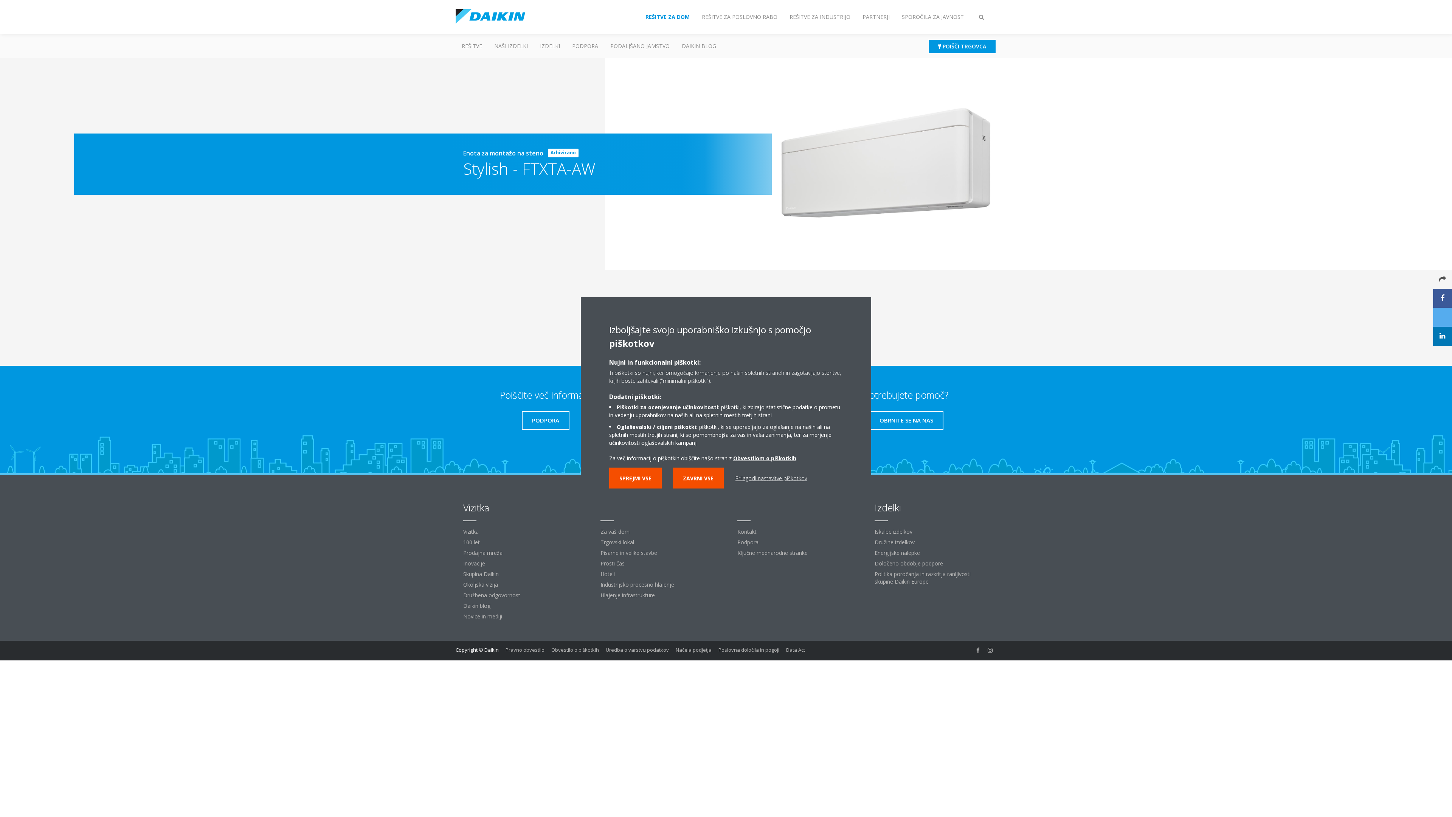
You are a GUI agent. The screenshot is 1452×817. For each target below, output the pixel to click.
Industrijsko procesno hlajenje (637, 584)
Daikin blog (699, 46)
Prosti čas (612, 563)
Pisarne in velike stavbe (628, 552)
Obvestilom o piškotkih (764, 458)
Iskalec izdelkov (893, 531)
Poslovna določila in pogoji (748, 649)
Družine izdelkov (895, 542)
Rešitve (472, 46)
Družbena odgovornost (491, 595)
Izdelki (550, 46)
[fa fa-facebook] (978, 651)
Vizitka (471, 531)
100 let (471, 542)
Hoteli (607, 574)
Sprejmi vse (635, 478)
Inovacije (474, 563)
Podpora (585, 46)
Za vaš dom (615, 531)
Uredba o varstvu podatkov (637, 649)
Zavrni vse (698, 478)
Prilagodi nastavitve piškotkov (771, 478)
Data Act (795, 649)
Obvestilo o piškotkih (575, 649)
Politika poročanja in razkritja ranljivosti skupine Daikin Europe (923, 577)
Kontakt (747, 531)
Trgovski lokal (617, 542)
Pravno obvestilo (525, 649)
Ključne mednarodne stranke (772, 552)
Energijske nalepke (897, 552)
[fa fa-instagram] (990, 651)
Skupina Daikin (481, 574)
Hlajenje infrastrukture (627, 595)
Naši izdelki (511, 46)
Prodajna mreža (483, 552)
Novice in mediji (482, 616)
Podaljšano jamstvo (640, 46)
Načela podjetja (694, 649)
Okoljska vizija (480, 584)
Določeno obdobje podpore (909, 563)
